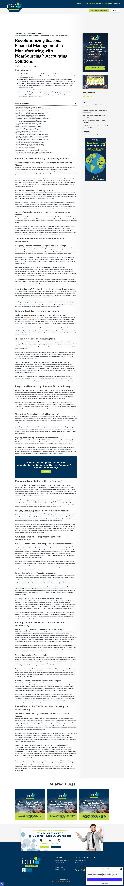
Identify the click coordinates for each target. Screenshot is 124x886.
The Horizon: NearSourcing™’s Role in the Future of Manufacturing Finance (35, 152)
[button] (2, 884)
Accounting (26, 815)
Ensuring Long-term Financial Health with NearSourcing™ (31, 145)
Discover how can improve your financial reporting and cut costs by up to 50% (95, 49)
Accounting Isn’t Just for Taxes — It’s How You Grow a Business (30, 804)
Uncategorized (94, 817)
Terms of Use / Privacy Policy (58, 881)
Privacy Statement (104, 883)
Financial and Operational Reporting (62, 815)
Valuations (102, 817)
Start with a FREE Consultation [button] (96, 67)
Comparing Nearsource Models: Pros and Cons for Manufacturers (33, 124)
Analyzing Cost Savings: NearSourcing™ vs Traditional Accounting (33, 136)
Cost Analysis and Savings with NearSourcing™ (26, 132)
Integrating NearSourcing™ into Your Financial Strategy (28, 126)
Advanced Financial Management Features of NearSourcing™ (30, 137)
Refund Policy (69, 881)
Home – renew (18, 33)
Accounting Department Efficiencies (59, 815)
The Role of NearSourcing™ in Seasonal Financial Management (30, 113)
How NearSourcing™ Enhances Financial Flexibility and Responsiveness (34, 118)
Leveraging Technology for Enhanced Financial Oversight (31, 142)
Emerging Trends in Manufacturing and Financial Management (32, 153)
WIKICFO (26, 33)
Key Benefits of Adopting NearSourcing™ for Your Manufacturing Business (35, 112)
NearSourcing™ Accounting (37, 33)
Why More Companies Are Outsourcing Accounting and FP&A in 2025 (62, 804)
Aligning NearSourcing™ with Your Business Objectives (30, 131)
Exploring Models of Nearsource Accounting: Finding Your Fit (32, 121)
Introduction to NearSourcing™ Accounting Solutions (28, 107)
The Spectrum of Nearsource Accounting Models (29, 123)
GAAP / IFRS (33, 815)
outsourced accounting (20, 549)
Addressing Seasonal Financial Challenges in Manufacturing (31, 116)
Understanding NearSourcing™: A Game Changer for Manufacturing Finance (35, 108)
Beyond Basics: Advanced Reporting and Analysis (29, 141)
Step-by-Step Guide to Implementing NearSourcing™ (30, 129)
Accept (104, 879)
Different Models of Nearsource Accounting (26, 120)
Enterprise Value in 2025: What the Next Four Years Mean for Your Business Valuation (94, 804)
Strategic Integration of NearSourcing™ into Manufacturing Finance (33, 128)
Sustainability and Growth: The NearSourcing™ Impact (30, 149)
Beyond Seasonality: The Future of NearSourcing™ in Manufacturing (31, 150)
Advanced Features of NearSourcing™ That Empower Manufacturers (34, 139)
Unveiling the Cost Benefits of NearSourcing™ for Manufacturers (33, 134)
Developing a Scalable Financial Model (26, 147)
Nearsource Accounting (29, 317)
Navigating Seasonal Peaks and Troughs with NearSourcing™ (32, 115)
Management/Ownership (25, 816)
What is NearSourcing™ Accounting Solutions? (28, 110)
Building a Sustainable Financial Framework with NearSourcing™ (30, 144)
